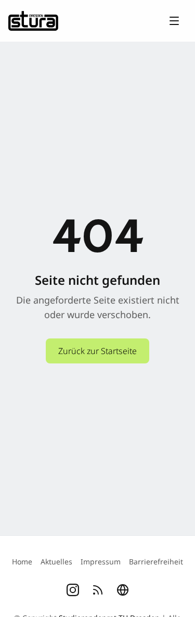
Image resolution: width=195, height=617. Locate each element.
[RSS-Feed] (98, 590)
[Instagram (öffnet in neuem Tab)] (73, 590)
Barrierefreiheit (156, 561)
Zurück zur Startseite (97, 351)
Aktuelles (56, 561)
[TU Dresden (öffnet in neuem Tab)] (122, 590)
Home (22, 561)
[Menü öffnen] (174, 20)
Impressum (101, 561)
